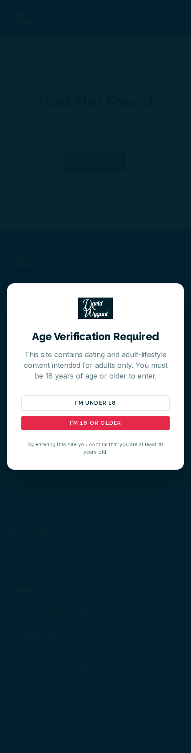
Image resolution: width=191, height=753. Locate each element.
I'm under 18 (95, 403)
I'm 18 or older (96, 423)
